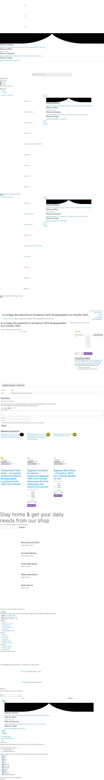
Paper (29, 56)
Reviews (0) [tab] (20, 385)
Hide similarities (7, 749)
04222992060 (25, 671)
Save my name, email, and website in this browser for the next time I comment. (23, 423)
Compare (77, 358)
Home (4, 318)
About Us (4, 622)
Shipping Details (6, 641)
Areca (33, 56)
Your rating (4, 408)
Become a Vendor (7, 646)
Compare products (7, 642)
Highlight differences (9, 751)
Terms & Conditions (7, 627)
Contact (2, 740)
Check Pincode (98, 335)
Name (3, 418)
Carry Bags (96, 360)
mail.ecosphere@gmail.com (8, 738)
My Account (3, 742)
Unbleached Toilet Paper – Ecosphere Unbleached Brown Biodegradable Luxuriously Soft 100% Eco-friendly (11, 477)
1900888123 (6, 194)
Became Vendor (4, 78)
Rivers (100, 314)
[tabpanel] (47, 716)
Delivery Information (7, 624)
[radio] (94, 337)
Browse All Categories (7, 95)
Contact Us (5, 629)
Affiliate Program (6, 648)
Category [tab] (70, 698)
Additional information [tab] (9, 385)
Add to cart (88, 353)
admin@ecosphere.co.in (11, 617)
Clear (32, 500)
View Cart (5, 636)
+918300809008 (7, 296)
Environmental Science (96, 311)
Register (4, 92)
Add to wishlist (85, 358)
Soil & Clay (38, 56)
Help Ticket (5, 639)
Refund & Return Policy (8, 630)
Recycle (2, 60)
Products (8, 318)
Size (76, 337)
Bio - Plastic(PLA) (16, 56)
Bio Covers (89, 360)
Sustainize (99, 316)
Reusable (98, 363)
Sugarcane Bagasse (5, 56)
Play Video (24, 331)
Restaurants (3, 47)
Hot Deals (39, 143)
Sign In (4, 634)
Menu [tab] (23, 698)
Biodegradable (9, 60)
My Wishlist (5, 637)
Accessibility (5, 649)
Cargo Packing (34, 47)
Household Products (23, 47)
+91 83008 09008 (10, 615)
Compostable (16, 60)
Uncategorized (98, 317)
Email (3, 420)
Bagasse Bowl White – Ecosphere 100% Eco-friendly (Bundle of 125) (65, 474)
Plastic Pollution (98, 312)
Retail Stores (41, 47)
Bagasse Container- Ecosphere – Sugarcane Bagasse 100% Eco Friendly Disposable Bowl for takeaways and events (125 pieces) (38, 478)
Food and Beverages (12, 47)
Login (3, 90)
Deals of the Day (4, 51)
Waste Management (97, 319)
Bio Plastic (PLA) (88, 362)
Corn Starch (24, 56)
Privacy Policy (6, 625)
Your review (4, 410)
